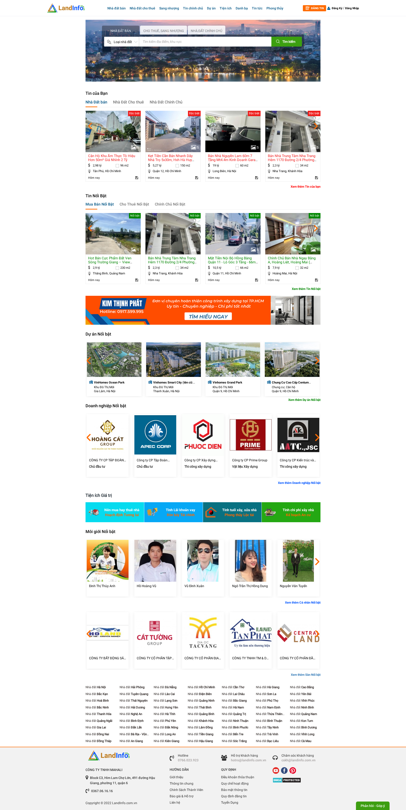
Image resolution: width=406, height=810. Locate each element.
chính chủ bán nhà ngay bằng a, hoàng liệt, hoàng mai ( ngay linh (232, 262)
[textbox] (198, 42)
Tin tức (257, 8)
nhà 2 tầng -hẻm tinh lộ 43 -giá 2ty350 (291, 158)
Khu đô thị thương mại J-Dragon (293, 382)
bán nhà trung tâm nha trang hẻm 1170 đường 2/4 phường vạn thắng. (231, 160)
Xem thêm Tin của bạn (305, 186)
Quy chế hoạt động (235, 783)
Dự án (211, 8)
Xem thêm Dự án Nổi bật (304, 400)
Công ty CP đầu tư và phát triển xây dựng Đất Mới (297, 460)
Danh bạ (242, 8)
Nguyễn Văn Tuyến (245, 586)
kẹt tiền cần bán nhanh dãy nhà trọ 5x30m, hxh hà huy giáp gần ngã (110, 160)
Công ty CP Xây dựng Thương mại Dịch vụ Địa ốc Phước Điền (154, 460)
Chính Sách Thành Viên (186, 790)
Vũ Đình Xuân (146, 586)
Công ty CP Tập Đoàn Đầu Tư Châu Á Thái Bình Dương (107, 460)
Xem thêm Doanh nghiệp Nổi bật (299, 483)
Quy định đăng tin (234, 796)
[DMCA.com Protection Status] (295, 780)
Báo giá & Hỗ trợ (181, 796)
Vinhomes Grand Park (168, 382)
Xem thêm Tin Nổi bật (306, 289)
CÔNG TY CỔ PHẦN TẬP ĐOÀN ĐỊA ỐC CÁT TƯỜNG (106, 658)
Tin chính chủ (193, 8)
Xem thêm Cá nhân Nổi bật (302, 602)
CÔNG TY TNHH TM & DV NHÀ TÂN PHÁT (202, 658)
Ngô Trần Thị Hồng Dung (202, 586)
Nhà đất (96, 687)
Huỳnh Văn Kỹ (290, 586)
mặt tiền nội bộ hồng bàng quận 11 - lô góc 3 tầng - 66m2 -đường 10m (173, 262)
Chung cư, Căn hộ (224, 387)
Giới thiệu (176, 777)
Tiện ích (226, 8)
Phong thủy (274, 8)
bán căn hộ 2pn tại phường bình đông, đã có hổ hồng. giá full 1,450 (292, 262)
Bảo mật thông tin (234, 790)
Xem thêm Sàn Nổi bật (305, 674)
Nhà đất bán (116, 8)
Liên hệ (175, 802)
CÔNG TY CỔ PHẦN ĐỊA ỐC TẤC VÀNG (154, 658)
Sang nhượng (169, 8)
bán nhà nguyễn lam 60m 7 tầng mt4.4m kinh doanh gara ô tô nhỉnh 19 (171, 160)
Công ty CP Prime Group (202, 460)
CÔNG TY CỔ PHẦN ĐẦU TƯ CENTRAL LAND (250, 658)
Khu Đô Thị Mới (104, 387)
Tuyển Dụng (229, 802)
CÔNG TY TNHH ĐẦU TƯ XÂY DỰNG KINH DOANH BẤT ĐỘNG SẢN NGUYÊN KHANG (298, 658)
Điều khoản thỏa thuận (237, 777)
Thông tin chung (181, 783)
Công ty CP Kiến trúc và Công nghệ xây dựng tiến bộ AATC (250, 460)
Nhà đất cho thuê (142, 8)
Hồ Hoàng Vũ (99, 586)
